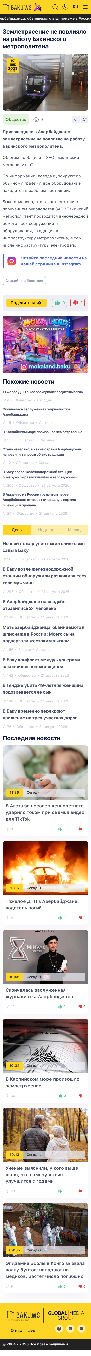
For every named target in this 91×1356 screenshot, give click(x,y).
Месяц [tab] (74, 529)
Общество (16, 119)
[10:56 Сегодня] (45, 956)
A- (76, 120)
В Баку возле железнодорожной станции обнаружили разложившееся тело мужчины (45, 575)
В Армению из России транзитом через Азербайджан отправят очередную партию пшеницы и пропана (39, 499)
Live (31, 1330)
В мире (24, 650)
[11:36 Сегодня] (45, 772)
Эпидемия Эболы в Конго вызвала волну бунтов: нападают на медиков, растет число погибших (45, 1270)
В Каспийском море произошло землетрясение (42, 432)
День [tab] (17, 529)
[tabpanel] (45, 634)
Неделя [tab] (45, 529)
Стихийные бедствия (24, 281)
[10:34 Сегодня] (45, 1045)
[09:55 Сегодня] (45, 1229)
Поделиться (23, 302)
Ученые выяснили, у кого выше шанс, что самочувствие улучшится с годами (42, 1174)
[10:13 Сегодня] (45, 1134)
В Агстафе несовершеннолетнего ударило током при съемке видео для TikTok (45, 812)
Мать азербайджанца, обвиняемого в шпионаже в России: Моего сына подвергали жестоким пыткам (44, 634)
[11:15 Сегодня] (45, 867)
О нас (16, 1330)
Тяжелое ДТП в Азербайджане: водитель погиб (43, 392)
